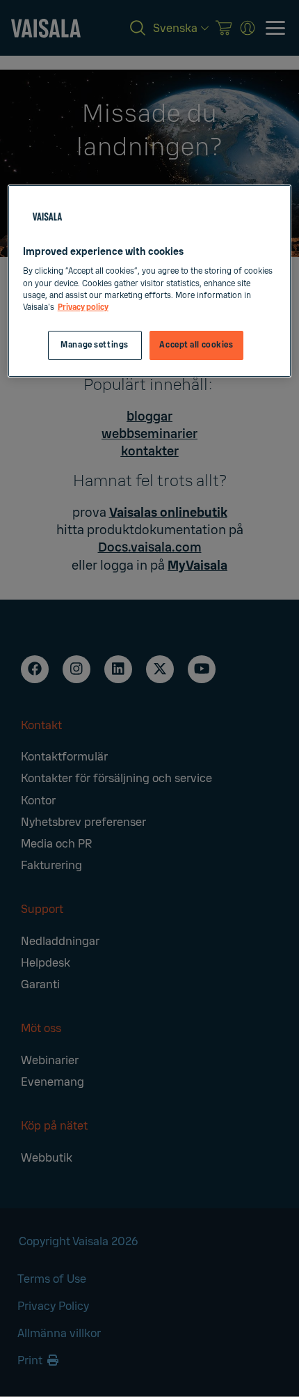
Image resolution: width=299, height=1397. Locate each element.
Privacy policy (83, 307)
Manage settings (94, 345)
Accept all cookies (196, 345)
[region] (150, 281)
